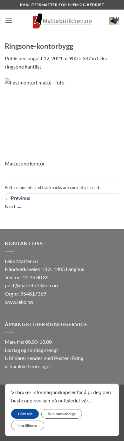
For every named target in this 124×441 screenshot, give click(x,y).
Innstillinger (27, 425)
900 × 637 (80, 58)
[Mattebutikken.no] (62, 21)
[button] (8, 20)
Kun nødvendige (62, 413)
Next (13, 206)
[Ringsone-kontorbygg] (62, 118)
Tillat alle (24, 413)
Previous (17, 198)
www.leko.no (19, 302)
